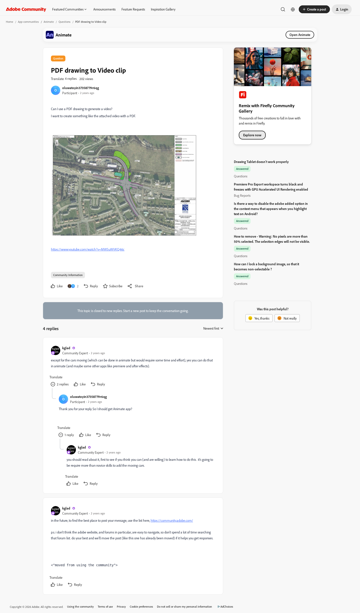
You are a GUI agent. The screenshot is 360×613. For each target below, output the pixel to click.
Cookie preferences (141, 606)
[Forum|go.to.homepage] (26, 9)
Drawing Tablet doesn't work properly (261, 162)
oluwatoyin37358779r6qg (80, 88)
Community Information (68, 275)
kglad (66, 348)
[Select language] (293, 9)
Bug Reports (242, 195)
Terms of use (105, 606)
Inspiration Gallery (163, 9)
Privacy (121, 606)
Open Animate (299, 35)
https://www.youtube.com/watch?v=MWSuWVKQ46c (87, 249)
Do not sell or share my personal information (184, 606)
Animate (49, 21)
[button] (314, 9)
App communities (28, 21)
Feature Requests (133, 9)
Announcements (104, 9)
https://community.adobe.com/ (172, 520)
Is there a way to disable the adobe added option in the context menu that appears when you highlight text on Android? (271, 208)
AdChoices (226, 606)
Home (9, 21)
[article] (132, 366)
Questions (65, 21)
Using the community (80, 606)
